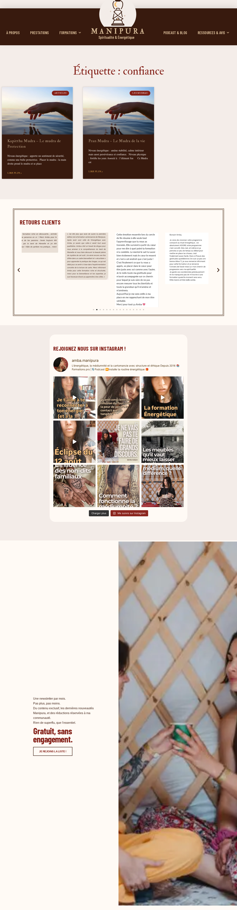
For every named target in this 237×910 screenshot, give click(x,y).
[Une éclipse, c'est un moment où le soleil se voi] (74, 442)
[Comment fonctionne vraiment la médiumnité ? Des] (118, 486)
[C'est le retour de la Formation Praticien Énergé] (74, 397)
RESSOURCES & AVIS (211, 32)
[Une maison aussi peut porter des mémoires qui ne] (162, 442)
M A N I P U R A (118, 31)
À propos (13, 32)
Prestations (39, 32)
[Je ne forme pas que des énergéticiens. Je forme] (162, 397)
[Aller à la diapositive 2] (96, 309)
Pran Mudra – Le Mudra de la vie (117, 140)
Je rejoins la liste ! (52, 751)
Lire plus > (14, 173)
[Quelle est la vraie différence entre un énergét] (162, 486)
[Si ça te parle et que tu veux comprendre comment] (74, 486)
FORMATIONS (68, 32)
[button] (18, 270)
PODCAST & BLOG (175, 32)
